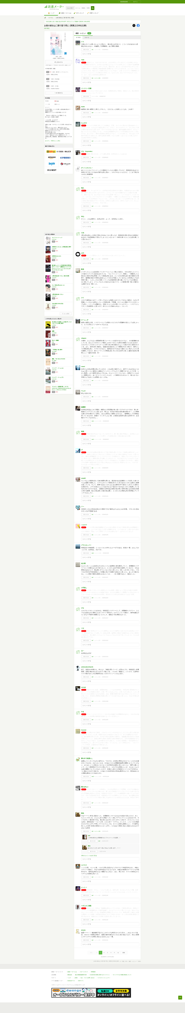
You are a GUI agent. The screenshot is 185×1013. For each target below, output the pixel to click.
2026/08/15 (105, 49)
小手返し (84, 587)
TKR (82, 60)
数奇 (82, 269)
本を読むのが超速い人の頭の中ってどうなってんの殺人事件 (62, 322)
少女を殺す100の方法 (57, 303)
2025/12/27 (105, 577)
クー (82, 506)
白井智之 (54, 305)
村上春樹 (54, 360)
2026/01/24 (105, 496)
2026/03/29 (105, 380)
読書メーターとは (72, 971)
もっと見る (66, 313)
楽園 (53, 331)
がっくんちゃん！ (87, 168)
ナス (82, 41)
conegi (83, 687)
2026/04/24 (105, 287)
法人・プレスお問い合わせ (87, 977)
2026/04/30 (105, 259)
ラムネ (83, 391)
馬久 (82, 188)
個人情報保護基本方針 (81, 974)
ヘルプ (69, 977)
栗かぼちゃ (84, 787)
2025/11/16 (105, 940)
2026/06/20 (105, 157)
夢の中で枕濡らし (87, 758)
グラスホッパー (86, 545)
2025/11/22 (105, 877)
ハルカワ (84, 525)
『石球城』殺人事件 (57, 349)
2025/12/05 (105, 719)
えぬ (82, 232)
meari (83, 366)
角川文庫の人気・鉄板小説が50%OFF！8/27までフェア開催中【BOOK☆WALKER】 (68, 21)
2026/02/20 (106, 421)
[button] (92, 8)
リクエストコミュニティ (104, 977)
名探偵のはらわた (56, 256)
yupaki (83, 478)
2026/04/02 (105, 356)
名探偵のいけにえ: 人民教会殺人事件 (61, 246)
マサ (82, 628)
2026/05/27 (105, 177)
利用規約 (93, 971)
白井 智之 (50, 17)
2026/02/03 (105, 467)
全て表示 (78, 37)
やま (82, 711)
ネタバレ (87, 37)
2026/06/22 (105, 141)
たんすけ (84, 123)
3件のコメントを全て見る (89, 855)
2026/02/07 (106, 439)
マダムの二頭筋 (86, 906)
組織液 (83, 407)
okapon (83, 338)
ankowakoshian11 (87, 667)
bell (89, 835)
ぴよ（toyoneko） (87, 151)
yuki (82, 253)
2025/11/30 (105, 748)
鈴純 (82, 431)
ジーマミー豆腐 (86, 88)
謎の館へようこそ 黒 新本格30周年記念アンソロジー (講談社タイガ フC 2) (61, 266)
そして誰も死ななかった (58, 285)
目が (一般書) (55, 340)
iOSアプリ (81, 980)
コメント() (97, 49)
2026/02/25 (105, 396)
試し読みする (59, 62)
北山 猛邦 (54, 351)
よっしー (84, 887)
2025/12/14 (105, 640)
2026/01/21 (105, 514)
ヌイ (82, 297)
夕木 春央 (54, 332)
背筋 (53, 342)
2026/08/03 (105, 78)
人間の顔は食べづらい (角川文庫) (60, 276)
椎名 (82, 813)
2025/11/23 (105, 802)
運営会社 (69, 974)
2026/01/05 (105, 534)
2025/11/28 (106, 776)
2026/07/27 (103, 96)
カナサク (84, 865)
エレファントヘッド (57, 237)
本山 (82, 216)
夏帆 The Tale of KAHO (58, 359)
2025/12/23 (105, 597)
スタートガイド (84, 971)
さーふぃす (84, 320)
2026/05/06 (105, 242)
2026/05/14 (105, 206)
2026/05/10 (105, 222)
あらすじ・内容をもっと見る (52, 140)
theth (83, 106)
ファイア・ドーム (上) (57, 368)
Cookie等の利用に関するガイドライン (100, 974)
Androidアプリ (71, 980)
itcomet (83, 730)
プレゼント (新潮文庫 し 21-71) (60, 386)
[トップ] (45, 18)
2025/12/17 (105, 618)
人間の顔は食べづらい (57, 294)
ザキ (82, 608)
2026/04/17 (105, 327)
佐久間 (83, 563)
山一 (82, 651)
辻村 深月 (54, 369)
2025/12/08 (105, 701)
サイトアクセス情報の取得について (122, 974)
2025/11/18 (105, 895)
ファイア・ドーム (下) (57, 377)
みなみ (83, 930)
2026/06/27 (105, 112)
